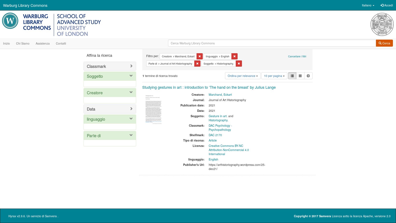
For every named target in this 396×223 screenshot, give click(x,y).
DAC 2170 (215, 135)
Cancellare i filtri (297, 56)
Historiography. (218, 120)
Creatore (95, 93)
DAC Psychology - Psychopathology (220, 127)
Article (213, 140)
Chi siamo (22, 43)
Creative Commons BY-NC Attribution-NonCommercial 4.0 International (229, 150)
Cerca (386, 43)
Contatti (61, 43)
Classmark (96, 66)
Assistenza (43, 43)
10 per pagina (273, 76)
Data (91, 109)
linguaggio (96, 119)
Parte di (94, 135)
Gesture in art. (218, 116)
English (213, 159)
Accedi (388, 5)
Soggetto (95, 76)
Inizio (6, 43)
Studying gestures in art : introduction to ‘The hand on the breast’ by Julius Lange (209, 87)
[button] (368, 5)
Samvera (51, 216)
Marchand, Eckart (220, 94)
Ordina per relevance (242, 76)
